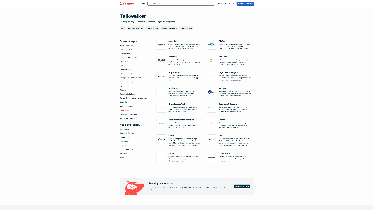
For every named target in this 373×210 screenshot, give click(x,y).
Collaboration (125, 54)
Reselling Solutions (127, 94)
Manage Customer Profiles (130, 78)
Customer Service (127, 133)
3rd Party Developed (128, 118)
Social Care (124, 102)
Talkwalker (124, 110)
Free (121, 66)
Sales (122, 157)
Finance (123, 145)
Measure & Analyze (127, 82)
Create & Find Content (169, 28)
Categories (222, 3)
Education (124, 141)
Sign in (231, 3)
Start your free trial (245, 3)
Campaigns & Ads (186, 28)
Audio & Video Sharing (128, 45)
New (122, 28)
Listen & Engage (126, 74)
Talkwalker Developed (135, 28)
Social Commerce (127, 106)
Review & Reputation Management (133, 98)
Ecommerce (124, 137)
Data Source (124, 62)
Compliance (124, 129)
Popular (123, 90)
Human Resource (126, 149)
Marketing (124, 153)
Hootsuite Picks (152, 28)
